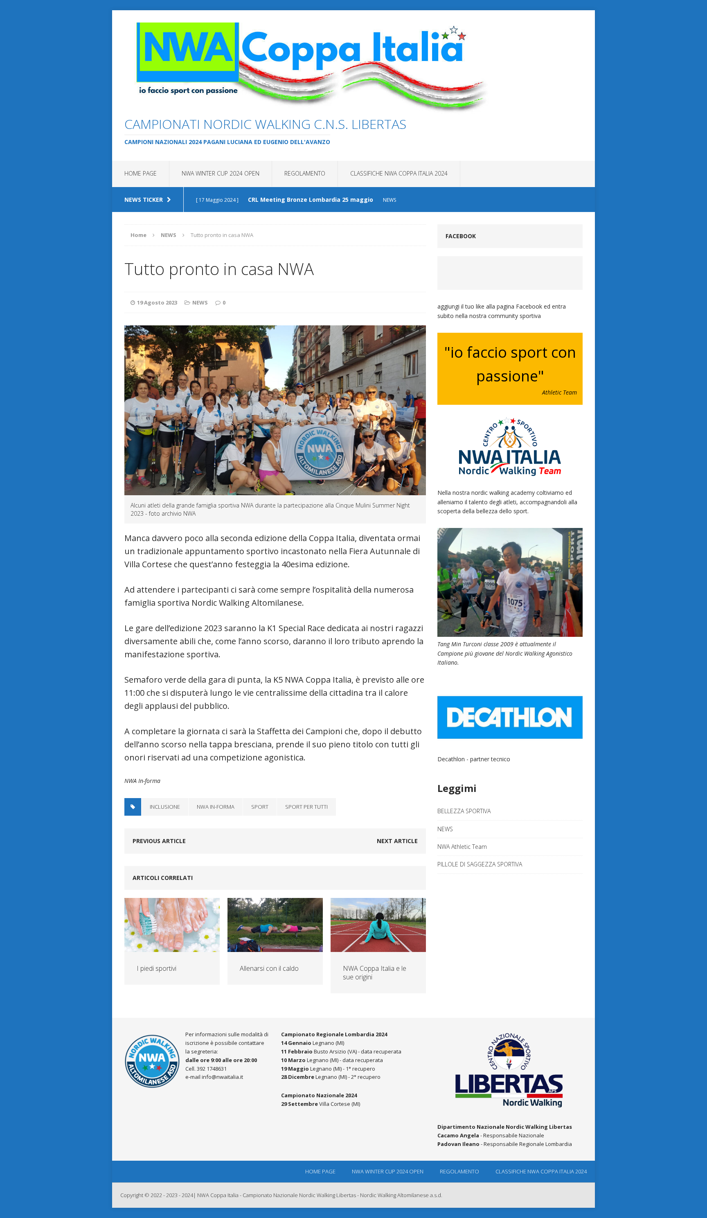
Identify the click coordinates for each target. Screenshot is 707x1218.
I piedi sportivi (156, 968)
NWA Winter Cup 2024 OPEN (220, 173)
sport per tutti (306, 806)
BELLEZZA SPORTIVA (464, 811)
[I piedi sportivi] (172, 947)
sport (259, 806)
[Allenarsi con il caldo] (275, 947)
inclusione (165, 806)
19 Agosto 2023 (157, 302)
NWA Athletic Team (462, 846)
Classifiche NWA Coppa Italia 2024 (399, 173)
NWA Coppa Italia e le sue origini (374, 972)
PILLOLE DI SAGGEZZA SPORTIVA (479, 864)
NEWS (200, 302)
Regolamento (304, 173)
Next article (397, 841)
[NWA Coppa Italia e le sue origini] (378, 947)
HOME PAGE (140, 173)
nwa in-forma (215, 806)
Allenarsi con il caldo (269, 968)
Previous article (159, 841)
